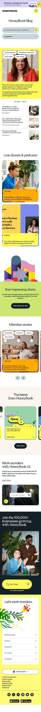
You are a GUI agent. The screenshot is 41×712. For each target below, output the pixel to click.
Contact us (5, 687)
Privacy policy (6, 681)
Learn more (6, 480)
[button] (36, 10)
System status (6, 685)
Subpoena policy (7, 683)
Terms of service (7, 679)
